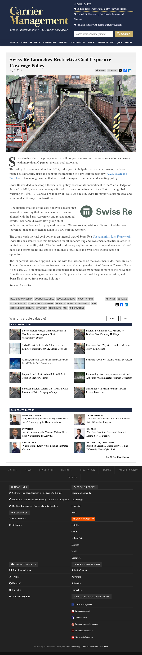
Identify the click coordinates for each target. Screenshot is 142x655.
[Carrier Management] (39, 16)
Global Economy (65, 299)
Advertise (76, 576)
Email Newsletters (21, 570)
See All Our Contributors (117, 457)
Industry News (85, 299)
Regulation (78, 42)
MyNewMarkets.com (84, 637)
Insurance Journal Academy (86, 624)
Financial (76, 506)
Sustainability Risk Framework (112, 236)
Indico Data (77, 538)
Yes (112, 318)
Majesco (75, 544)
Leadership (49, 42)
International (18, 303)
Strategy (41, 308)
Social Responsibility (22, 308)
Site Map (104, 646)
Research (35, 42)
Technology (77, 499)
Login (128, 42)
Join (119, 42)
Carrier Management (83, 604)
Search (125, 34)
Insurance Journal (82, 610)
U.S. (65, 308)
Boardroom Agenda (21, 299)
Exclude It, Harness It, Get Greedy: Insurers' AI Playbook (40, 499)
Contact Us (77, 589)
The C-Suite (55, 308)
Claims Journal (81, 617)
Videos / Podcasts (17, 518)
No (126, 318)
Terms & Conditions (89, 646)
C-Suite (14, 42)
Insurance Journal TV (84, 630)
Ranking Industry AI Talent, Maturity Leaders (99, 24)
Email (114, 70)
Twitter (15, 576)
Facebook (17, 583)
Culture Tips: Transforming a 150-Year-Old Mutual (102, 8)
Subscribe (76, 583)
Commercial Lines (44, 299)
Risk (94, 303)
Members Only (106, 42)
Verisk (75, 551)
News (24, 42)
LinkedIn (16, 589)
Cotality (75, 525)
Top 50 (91, 42)
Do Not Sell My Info (19, 596)
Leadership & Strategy (40, 303)
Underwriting (77, 308)
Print (102, 70)
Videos (72, 477)
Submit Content (79, 570)
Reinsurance (82, 303)
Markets (64, 42)
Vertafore (76, 557)
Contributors (15, 525)
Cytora (75, 531)
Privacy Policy (72, 646)
